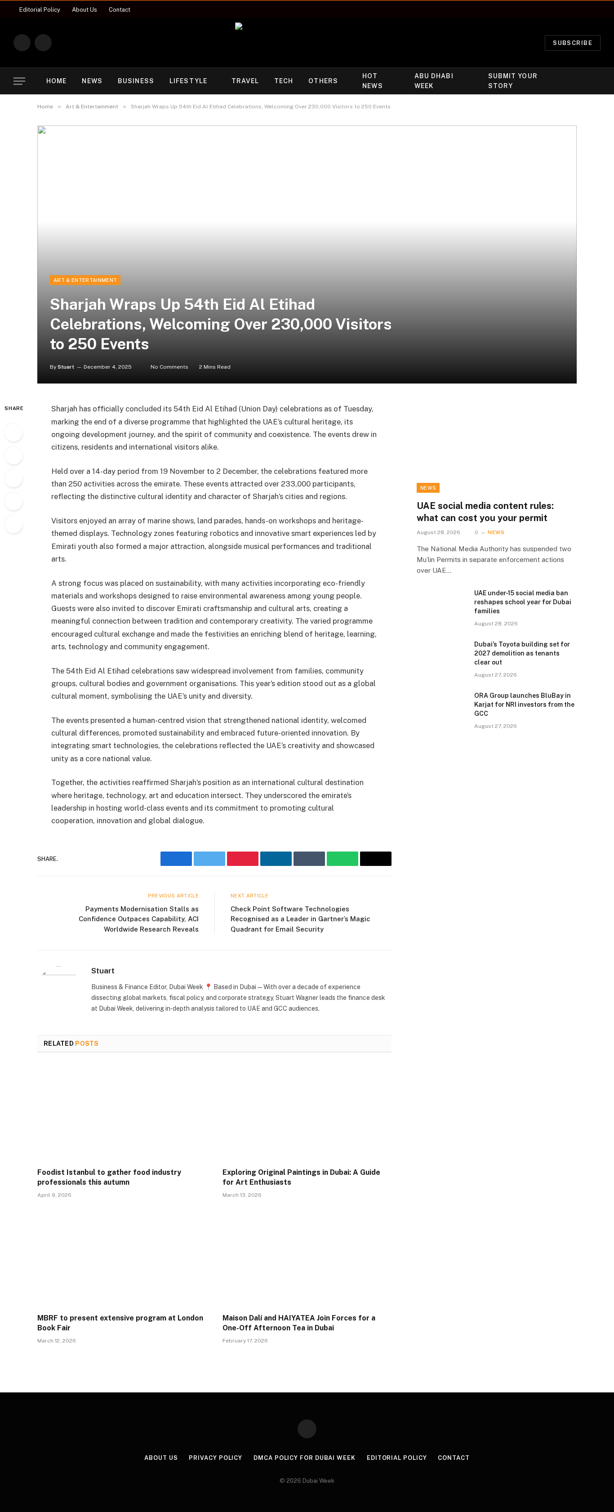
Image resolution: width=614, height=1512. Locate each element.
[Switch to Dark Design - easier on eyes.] (582, 81)
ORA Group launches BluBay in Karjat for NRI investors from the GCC (524, 704)
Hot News (372, 80)
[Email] (13, 524)
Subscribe (572, 43)
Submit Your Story (513, 80)
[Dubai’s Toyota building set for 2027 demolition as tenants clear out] (441, 656)
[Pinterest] (13, 501)
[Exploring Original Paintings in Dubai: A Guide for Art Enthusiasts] (307, 1112)
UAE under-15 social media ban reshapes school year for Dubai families (522, 602)
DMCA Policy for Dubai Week (305, 1457)
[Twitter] (13, 455)
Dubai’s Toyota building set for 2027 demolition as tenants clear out (522, 653)
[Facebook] (13, 433)
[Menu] (19, 81)
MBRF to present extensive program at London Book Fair (120, 1323)
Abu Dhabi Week (434, 80)
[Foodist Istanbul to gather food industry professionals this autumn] (121, 1112)
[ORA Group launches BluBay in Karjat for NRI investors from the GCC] (441, 707)
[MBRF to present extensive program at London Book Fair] (121, 1258)
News (92, 81)
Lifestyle (188, 81)
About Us (84, 9)
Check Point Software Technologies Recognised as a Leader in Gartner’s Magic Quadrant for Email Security (300, 919)
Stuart (66, 367)
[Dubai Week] (307, 42)
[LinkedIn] (13, 478)
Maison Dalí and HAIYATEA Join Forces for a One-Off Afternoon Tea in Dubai (298, 1323)
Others (323, 81)
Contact (119, 9)
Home (56, 81)
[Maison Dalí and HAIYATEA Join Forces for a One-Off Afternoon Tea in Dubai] (307, 1258)
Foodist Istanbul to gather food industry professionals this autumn (109, 1177)
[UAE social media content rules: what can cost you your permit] (497, 447)
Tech (283, 81)
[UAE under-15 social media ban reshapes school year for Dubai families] (441, 605)
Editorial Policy (39, 9)
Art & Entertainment (85, 280)
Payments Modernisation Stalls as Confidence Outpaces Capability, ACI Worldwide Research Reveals (139, 919)
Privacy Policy (215, 1457)
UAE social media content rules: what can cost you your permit (485, 511)
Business (136, 81)
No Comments (169, 367)
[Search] (596, 81)
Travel (245, 81)
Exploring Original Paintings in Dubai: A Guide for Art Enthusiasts (301, 1177)
